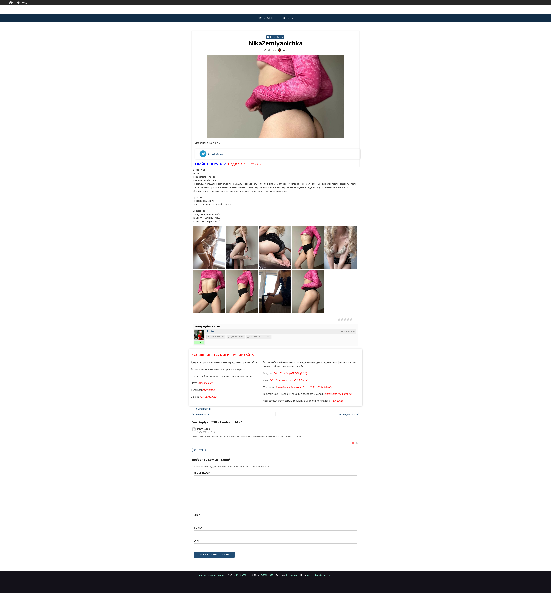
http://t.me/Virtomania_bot (338, 393)
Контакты (287, 18)
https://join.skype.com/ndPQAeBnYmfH (289, 380)
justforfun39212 (206, 383)
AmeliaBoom (216, 154)
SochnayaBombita (348, 414)
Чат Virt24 (337, 400)
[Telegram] (203, 154)
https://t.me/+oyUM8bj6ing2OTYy (290, 373)
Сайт (196, 540)
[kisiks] (199, 335)
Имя (197, 515)
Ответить (198, 450)
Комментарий (202, 473)
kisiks (284, 50)
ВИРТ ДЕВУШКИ (266, 18)
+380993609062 (208, 396)
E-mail (198, 528)
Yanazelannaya (201, 414)
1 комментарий (202, 408)
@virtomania (208, 389)
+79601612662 (262, 575)
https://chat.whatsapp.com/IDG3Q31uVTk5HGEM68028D (303, 387)
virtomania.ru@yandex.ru (315, 575)
